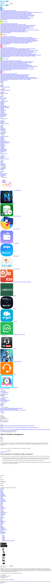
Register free (2, 488)
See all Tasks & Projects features (5, 32)
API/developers (2, 528)
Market (1, 526)
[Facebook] (3, 550)
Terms (3, 536)
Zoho (1, 518)
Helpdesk (1, 497)
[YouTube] (3, 555)
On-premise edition (3, 512)
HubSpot (1, 520)
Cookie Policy (11, 579)
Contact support (2, 500)
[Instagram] (3, 558)
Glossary (1, 437)
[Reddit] (3, 564)
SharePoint (2, 523)
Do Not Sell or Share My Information (8, 540)
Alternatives (2, 508)
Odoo (1, 524)
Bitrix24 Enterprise (3, 495)
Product (1, 490)
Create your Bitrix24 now (4, 421)
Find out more (20, 581)
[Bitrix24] (4, 1)
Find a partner (2, 531)
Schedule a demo (3, 501)
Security (3, 538)
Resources (2, 510)
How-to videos (2, 499)
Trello (1, 519)
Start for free (2, 2)
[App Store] (3, 544)
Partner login (2, 533)
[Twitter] (3, 553)
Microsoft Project (3, 521)
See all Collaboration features (5, 43)
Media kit (1, 492)
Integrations (2, 176)
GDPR (3, 537)
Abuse (3, 539)
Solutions (1, 506)
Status (1, 502)
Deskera (1, 522)
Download (2, 513)
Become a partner (3, 532)
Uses (1, 436)
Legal (3, 535)
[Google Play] (3, 546)
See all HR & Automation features (5, 69)
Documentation (2, 514)
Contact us (2, 493)
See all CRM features (3, 19)
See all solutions (3, 175)
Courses (1, 503)
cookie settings (2, 582)
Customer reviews (3, 507)
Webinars (1, 498)
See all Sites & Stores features (5, 56)
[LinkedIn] (3, 561)
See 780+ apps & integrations (5, 388)
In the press (2, 494)
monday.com (2, 517)
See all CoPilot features (4, 80)
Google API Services (3, 529)
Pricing (1, 491)
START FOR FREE (3, 451)
